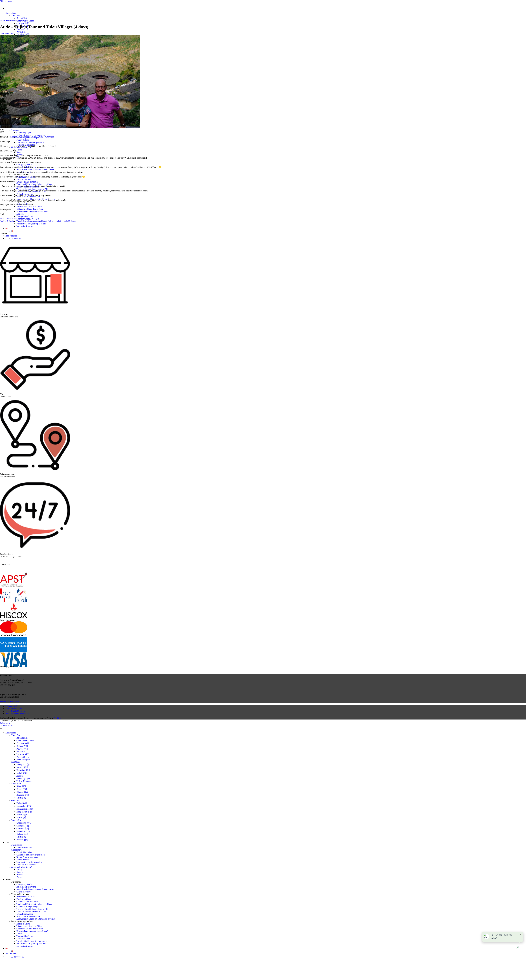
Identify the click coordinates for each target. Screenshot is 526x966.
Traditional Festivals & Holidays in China (34, 184)
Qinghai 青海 (22, 792)
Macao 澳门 (21, 817)
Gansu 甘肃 (21, 789)
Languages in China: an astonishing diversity (35, 919)
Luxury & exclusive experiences (30, 142)
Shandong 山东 (23, 778)
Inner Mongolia (23, 759)
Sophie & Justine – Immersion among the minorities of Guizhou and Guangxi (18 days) (37, 221)
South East (15, 800)
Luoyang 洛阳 (22, 34)
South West (16, 820)
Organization (16, 845)
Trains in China (23, 938)
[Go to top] (1, 728)
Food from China (23, 179)
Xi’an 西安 (21, 786)
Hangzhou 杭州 (23, 770)
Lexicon (20, 214)
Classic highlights (24, 132)
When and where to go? (21, 867)
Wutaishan (20, 32)
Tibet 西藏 (21, 798)
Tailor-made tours (24, 847)
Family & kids (22, 140)
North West (16, 783)
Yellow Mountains (24, 781)
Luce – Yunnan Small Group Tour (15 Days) (19, 218)
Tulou (40, 137)
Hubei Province (23, 831)
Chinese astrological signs (27, 906)
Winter (19, 877)
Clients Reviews (23, 892)
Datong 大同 (22, 746)
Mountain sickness (24, 226)
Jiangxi (19, 776)
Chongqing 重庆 (23, 823)
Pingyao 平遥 (22, 749)
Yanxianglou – (25, 137)
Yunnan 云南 (22, 840)
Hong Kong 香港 (24, 812)
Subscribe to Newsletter (10, 701)
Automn (20, 874)
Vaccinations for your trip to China (31, 224)
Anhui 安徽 (21, 773)
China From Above (24, 914)
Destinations (10, 13)
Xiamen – (14, 137)
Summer (20, 152)
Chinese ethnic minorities (27, 182)
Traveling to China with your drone (31, 941)
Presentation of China (25, 896)
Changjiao (49, 137)
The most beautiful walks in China (31, 911)
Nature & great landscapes (27, 857)
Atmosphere (16, 130)
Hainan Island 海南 (24, 809)
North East (15, 15)
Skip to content (6, 1)
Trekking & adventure (25, 864)
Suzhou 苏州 (22, 767)
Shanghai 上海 (22, 764)
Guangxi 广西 (22, 826)
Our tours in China (13, 708)
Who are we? (11, 706)
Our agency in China (25, 164)
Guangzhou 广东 (24, 806)
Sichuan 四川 (22, 834)
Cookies (57, 718)
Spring (19, 150)
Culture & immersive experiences (30, 135)
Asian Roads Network (15, 711)
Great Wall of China (25, 21)
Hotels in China (23, 924)
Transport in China (24, 216)
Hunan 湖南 (21, 814)
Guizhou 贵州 (22, 828)
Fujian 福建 (21, 803)
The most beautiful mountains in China (33, 189)
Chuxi (35, 137)
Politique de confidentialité (16, 713)
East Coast (15, 762)
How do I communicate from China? (32, 211)
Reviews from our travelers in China (12, 20)
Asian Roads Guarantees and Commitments (35, 169)
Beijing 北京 (22, 18)
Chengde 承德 (22, 23)
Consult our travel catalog (11, 33)
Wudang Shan (22, 757)
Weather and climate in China (29, 206)
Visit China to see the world (28, 916)
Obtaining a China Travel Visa (29, 209)
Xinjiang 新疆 (22, 795)
